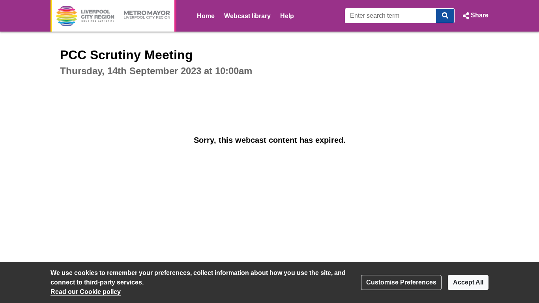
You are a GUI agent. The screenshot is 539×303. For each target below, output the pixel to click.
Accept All (468, 282)
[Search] (445, 15)
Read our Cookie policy (86, 291)
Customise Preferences (401, 282)
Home (206, 16)
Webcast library (247, 16)
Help (287, 16)
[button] (474, 16)
